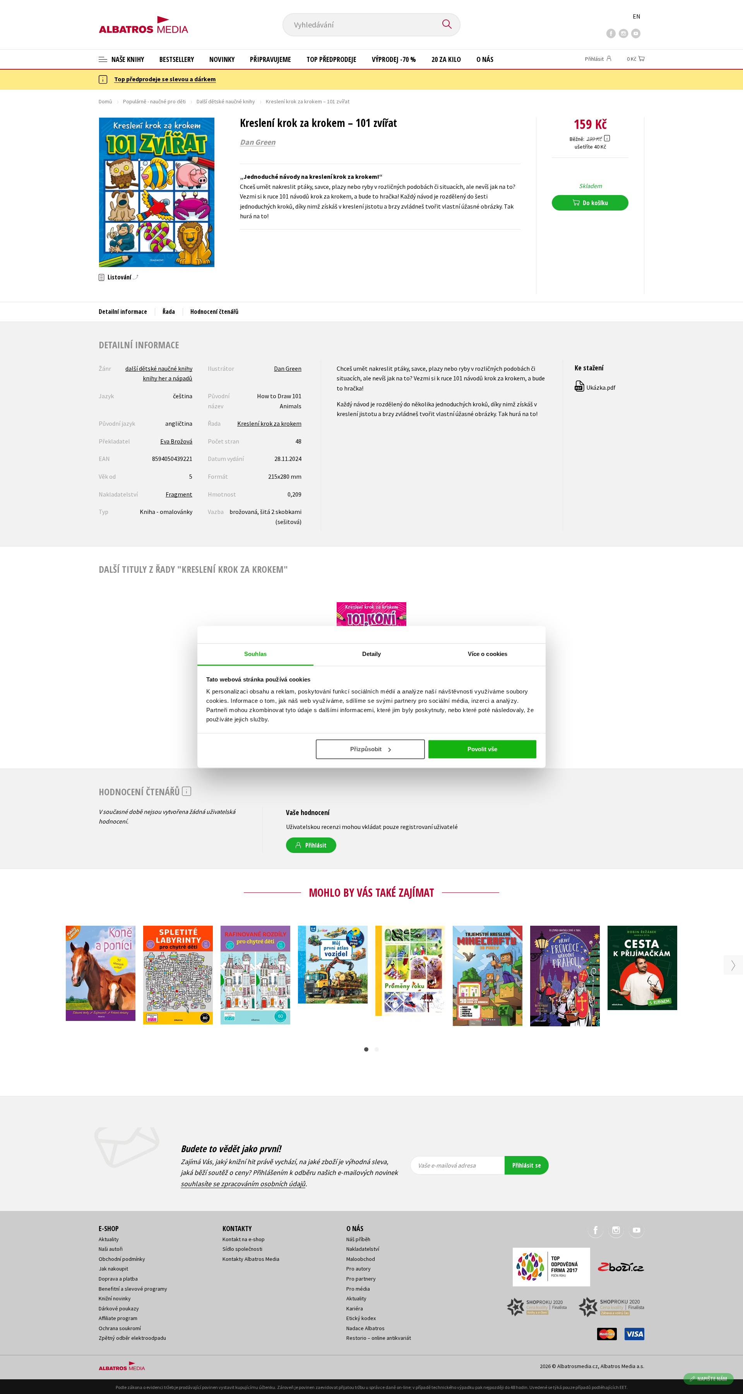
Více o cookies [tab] (487, 654)
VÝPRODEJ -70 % (394, 59)
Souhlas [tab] (255, 654)
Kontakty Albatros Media (251, 1258)
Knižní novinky (115, 1298)
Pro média (358, 1288)
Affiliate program (118, 1318)
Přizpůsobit (366, 749)
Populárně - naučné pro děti (154, 101)
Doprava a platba (118, 1278)
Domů (105, 101)
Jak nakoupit (113, 1268)
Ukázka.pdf (595, 387)
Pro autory (358, 1268)
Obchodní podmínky (122, 1258)
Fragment (179, 494)
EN (636, 16)
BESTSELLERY (176, 59)
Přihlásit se (526, 1165)
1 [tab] (366, 1049)
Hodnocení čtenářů (214, 311)
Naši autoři (111, 1248)
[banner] (143, 18)
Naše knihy (127, 59)
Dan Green (257, 142)
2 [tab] (377, 1049)
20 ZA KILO (446, 59)
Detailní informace (123, 311)
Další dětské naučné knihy (226, 101)
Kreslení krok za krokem (269, 423)
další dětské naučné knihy (158, 368)
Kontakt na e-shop (244, 1239)
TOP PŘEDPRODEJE (331, 59)
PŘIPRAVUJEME (270, 59)
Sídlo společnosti (242, 1248)
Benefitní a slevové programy (133, 1288)
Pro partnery (361, 1278)
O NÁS (484, 59)
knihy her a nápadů (167, 378)
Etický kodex (361, 1318)
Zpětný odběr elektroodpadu (132, 1337)
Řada (169, 311)
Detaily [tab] (371, 654)
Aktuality (109, 1239)
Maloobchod (360, 1258)
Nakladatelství (362, 1248)
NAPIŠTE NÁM (712, 1378)
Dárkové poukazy (119, 1308)
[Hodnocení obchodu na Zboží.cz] (617, 1264)
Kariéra (354, 1308)
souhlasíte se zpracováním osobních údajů (243, 1183)
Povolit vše (482, 749)
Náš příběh (358, 1239)
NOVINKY (222, 59)
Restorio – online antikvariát (378, 1337)
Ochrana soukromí (120, 1328)
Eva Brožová (176, 441)
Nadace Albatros (365, 1328)
